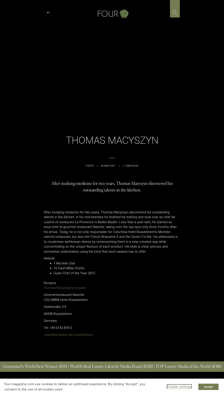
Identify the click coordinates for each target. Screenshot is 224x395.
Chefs (90, 165)
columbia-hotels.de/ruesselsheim (68, 335)
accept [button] (208, 386)
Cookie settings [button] (179, 387)
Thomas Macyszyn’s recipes (65, 288)
